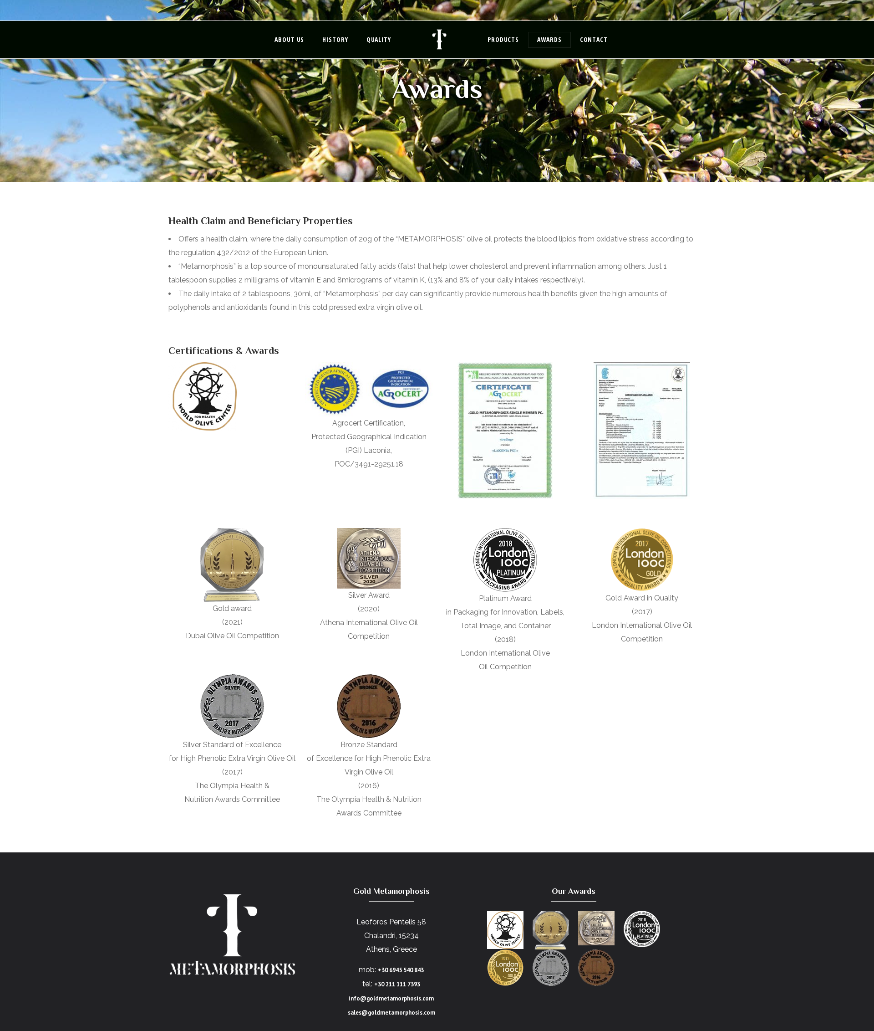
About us (289, 39)
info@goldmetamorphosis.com (391, 998)
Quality (378, 39)
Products (503, 39)
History (335, 39)
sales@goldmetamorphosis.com (391, 1012)
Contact (594, 39)
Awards (549, 39)
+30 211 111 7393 (397, 984)
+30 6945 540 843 (401, 970)
